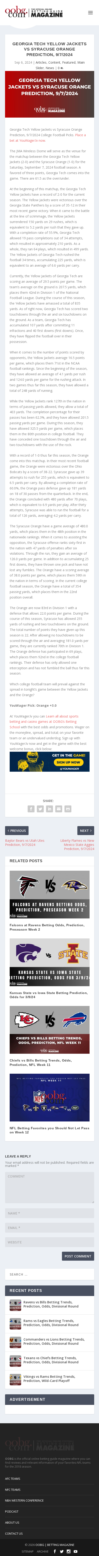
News (50, 68)
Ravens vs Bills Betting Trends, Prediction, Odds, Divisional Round (51, 1304)
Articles (41, 62)
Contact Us (14, 1533)
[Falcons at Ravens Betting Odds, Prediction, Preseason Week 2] (50, 894)
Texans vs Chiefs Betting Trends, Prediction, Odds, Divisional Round (51, 1360)
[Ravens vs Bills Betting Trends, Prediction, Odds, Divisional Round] (15, 1305)
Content (54, 62)
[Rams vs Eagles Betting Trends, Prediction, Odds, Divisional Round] (15, 1324)
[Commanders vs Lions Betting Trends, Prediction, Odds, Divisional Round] (15, 1342)
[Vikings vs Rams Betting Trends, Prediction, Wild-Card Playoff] (15, 1379)
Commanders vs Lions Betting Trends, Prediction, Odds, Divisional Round (54, 1341)
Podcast (11, 1511)
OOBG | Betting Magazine (54, 1545)
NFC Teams (12, 1490)
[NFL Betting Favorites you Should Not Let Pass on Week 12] (50, 1097)
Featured (69, 62)
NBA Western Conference (24, 1500)
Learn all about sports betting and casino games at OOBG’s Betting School (44, 721)
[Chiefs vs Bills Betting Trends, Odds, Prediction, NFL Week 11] (50, 1030)
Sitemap (28, 1551)
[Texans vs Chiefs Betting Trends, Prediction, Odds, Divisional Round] (15, 1361)
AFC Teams (12, 1479)
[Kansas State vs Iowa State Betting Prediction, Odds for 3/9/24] (50, 962)
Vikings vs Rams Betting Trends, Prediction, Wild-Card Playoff (49, 1378)
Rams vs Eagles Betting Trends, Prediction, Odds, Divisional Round (51, 1323)
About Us (12, 1522)
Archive (43, 1551)
